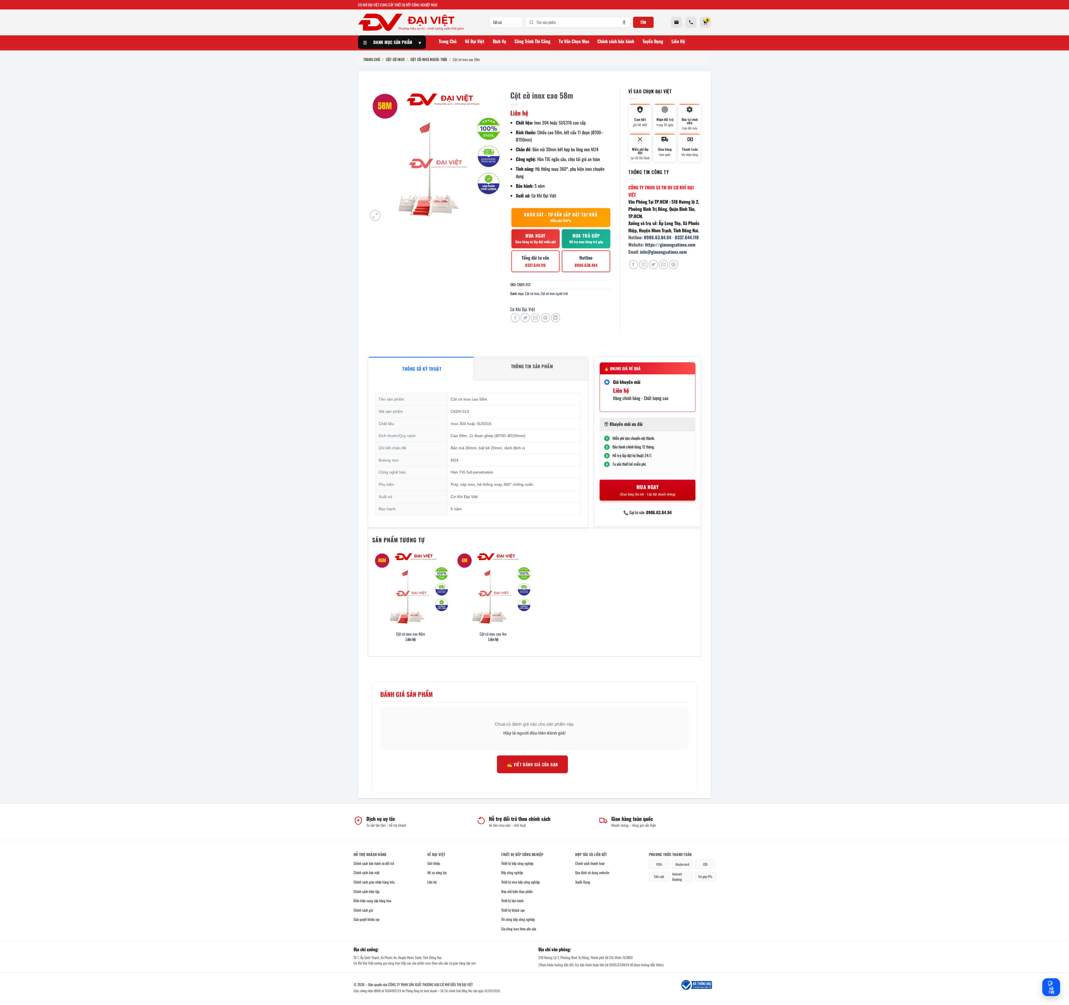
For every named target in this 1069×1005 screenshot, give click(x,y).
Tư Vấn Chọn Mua (574, 41)
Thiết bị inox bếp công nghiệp (520, 882)
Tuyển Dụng (653, 41)
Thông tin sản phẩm (532, 366)
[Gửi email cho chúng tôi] (663, 264)
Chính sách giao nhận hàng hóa (374, 882)
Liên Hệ (678, 41)
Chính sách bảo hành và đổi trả (374, 863)
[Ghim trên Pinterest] (545, 317)
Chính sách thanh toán (590, 863)
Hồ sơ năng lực (437, 872)
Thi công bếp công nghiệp (518, 919)
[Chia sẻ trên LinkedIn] (555, 317)
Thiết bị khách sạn (513, 910)
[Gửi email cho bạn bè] (535, 317)
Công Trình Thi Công (532, 41)
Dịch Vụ (499, 41)
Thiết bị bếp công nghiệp (517, 863)
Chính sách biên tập (366, 891)
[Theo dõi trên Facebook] (633, 264)
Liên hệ (432, 882)
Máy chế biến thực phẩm (517, 891)
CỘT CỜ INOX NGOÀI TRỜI (428, 59)
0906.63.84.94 (657, 237)
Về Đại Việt (474, 41)
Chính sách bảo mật (366, 872)
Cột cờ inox (532, 293)
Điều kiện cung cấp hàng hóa (372, 900)
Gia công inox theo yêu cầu (518, 928)
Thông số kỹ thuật (421, 368)
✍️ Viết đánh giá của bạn (532, 764)
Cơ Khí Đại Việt (522, 309)
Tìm (643, 22)
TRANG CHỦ (371, 59)
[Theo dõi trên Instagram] (643, 264)
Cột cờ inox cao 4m (493, 634)
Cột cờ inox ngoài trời (554, 293)
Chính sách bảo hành (615, 41)
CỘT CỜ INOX (395, 59)
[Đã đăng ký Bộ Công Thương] (696, 985)
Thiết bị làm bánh (512, 900)
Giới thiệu (433, 863)
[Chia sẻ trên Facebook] (515, 317)
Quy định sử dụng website (592, 872)
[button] (375, 215)
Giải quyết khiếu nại (366, 919)
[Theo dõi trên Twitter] (653, 264)
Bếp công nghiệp (512, 872)
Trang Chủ (448, 41)
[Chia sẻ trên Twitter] (525, 317)
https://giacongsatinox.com (670, 244)
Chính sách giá (363, 910)
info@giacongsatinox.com (663, 251)
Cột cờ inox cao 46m (410, 634)
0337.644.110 (687, 237)
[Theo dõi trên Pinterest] (673, 264)
